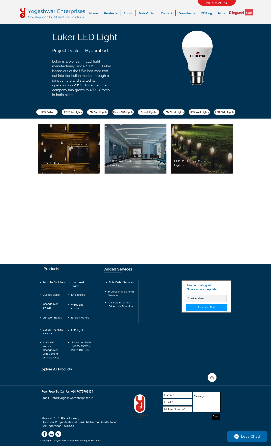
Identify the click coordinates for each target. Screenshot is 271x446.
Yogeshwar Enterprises (56, 11)
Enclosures (78, 294)
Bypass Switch (52, 294)
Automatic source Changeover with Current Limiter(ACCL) (51, 350)
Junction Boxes (52, 317)
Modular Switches (54, 282)
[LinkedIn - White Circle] (51, 434)
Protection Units (81, 342)
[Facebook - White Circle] (44, 434)
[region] (69, 149)
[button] (47, 112)
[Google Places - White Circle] (58, 434)
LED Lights (77, 330)
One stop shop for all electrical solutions (56, 17)
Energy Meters (80, 317)
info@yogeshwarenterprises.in (72, 398)
